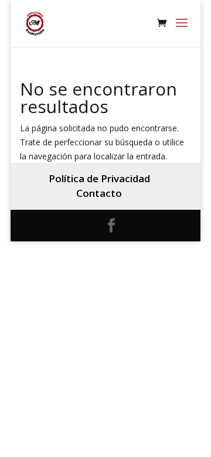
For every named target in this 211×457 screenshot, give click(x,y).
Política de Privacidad (99, 178)
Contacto (99, 193)
